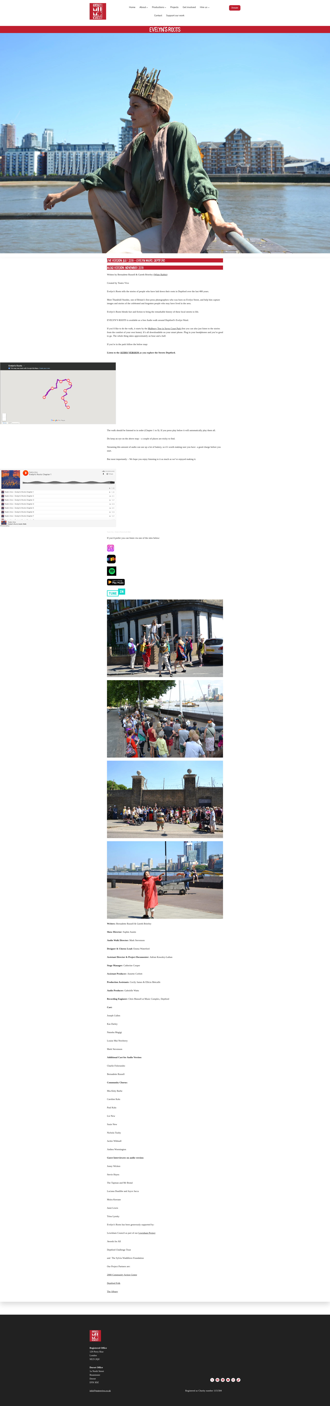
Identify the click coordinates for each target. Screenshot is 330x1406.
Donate (234, 8)
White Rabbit (160, 274)
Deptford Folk (113, 1283)
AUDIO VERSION (130, 352)
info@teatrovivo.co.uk (100, 1390)
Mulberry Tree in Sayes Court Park (164, 328)
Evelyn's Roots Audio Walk (123, 532)
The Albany (112, 1291)
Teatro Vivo (110, 532)
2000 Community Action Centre (122, 1274)
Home (132, 7)
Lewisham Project (146, 1233)
